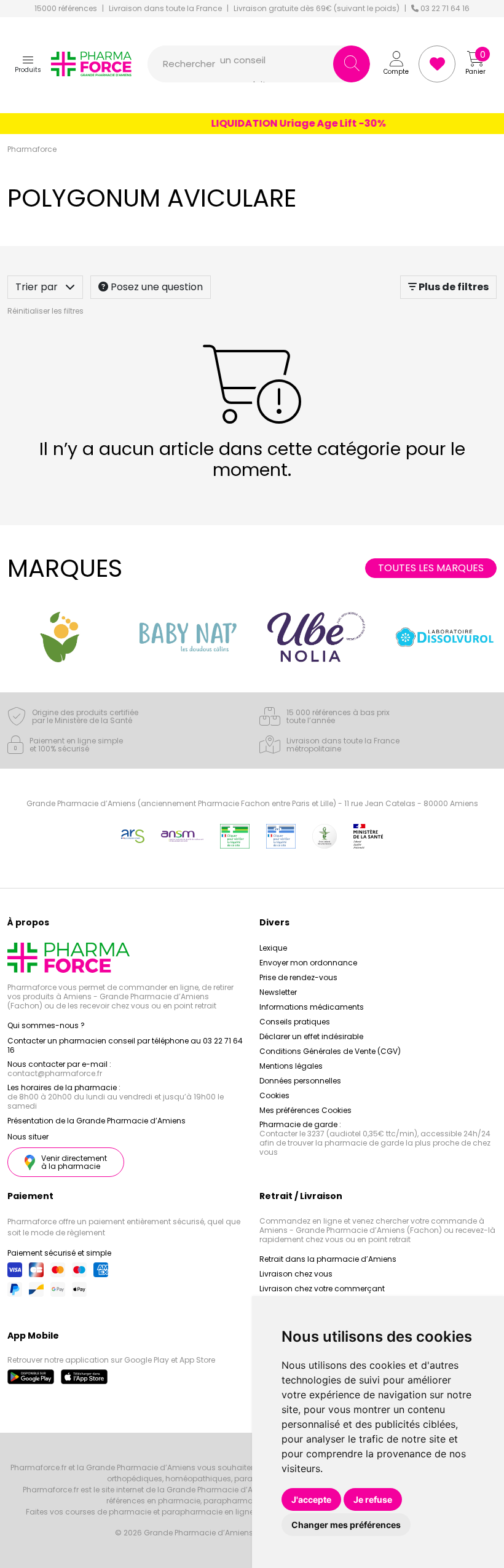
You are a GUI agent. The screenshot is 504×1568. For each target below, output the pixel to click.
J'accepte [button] (311, 1499)
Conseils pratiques (294, 1021)
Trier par (37, 287)
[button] (28, 63)
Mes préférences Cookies (305, 1110)
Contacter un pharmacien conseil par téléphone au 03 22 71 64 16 (125, 1045)
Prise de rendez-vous (298, 977)
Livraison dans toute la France (165, 8)
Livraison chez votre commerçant (322, 1288)
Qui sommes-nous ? (46, 1025)
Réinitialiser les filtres (45, 311)
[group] (59, 637)
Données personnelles (300, 1080)
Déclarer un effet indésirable (311, 1036)
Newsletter (278, 992)
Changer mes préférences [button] (346, 1524)
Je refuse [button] (372, 1499)
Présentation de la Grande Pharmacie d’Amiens (96, 1120)
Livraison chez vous (296, 1273)
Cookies (274, 1095)
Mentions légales (291, 1066)
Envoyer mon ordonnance (308, 962)
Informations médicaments (311, 1007)
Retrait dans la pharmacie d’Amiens (327, 1259)
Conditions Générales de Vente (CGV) (330, 1051)
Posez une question (155, 287)
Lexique (273, 947)
